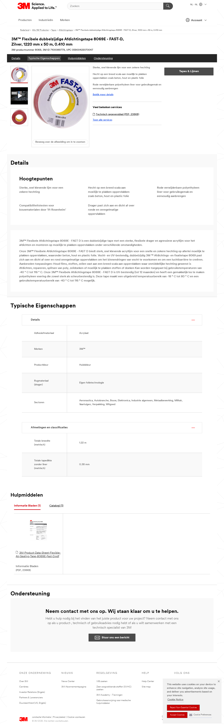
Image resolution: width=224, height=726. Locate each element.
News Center (68, 681)
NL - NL (194, 5)
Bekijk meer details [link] (103, 94)
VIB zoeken (101, 681)
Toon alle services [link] (102, 120)
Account (196, 20)
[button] (200, 715)
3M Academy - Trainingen (109, 695)
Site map (146, 687)
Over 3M (23, 681)
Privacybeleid (59, 717)
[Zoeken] (168, 6)
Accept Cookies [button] (177, 715)
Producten (25, 20)
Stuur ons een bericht (115, 637)
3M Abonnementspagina (73, 687)
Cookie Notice (175, 699)
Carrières (23, 687)
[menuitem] (15, 58)
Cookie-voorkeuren (76, 717)
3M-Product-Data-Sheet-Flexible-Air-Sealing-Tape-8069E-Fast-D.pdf (38, 555)
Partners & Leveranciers (31, 697)
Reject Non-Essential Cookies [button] (183, 708)
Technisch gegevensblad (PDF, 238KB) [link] (117, 114)
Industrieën (46, 20)
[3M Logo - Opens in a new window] (37, 6)
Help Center (148, 681)
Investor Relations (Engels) (32, 692)
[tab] (27, 506)
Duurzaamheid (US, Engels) (32, 703)
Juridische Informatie (41, 717)
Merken (65, 20)
